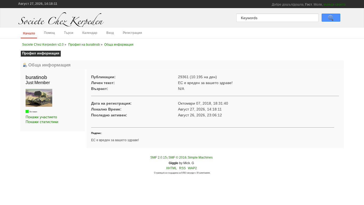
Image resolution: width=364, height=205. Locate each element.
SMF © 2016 (177, 157)
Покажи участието (41, 117)
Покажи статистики (42, 122)
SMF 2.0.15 (158, 157)
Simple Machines (200, 157)
